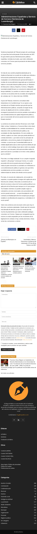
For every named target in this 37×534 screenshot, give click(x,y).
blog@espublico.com (23, 415)
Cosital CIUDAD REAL (7, 456)
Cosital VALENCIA (6, 459)
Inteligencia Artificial (6, 499)
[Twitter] (23, 420)
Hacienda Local (5, 496)
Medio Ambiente (6, 504)
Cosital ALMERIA (6, 451)
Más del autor (6, 254)
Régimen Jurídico (6, 518)
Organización (5, 512)
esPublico (3, 434)
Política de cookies (6, 466)
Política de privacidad (27, 339)
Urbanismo (4, 523)
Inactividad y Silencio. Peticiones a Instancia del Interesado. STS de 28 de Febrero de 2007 (28, 242)
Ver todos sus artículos (7, 373)
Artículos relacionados (8, 251)
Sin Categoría (5, 520)
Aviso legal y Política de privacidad (10, 464)
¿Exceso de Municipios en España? (8, 240)
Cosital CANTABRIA (6, 453)
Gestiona (3, 437)
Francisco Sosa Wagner (9, 24)
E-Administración (6, 488)
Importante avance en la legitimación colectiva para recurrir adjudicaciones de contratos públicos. (18, 270)
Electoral (3, 491)
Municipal (3, 510)
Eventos (3, 494)
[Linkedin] (18, 420)
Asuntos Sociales (6, 483)
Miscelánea (4, 507)
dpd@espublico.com (20, 337)
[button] (34, 2)
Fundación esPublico (7, 439)
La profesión (4, 502)
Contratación (4, 14)
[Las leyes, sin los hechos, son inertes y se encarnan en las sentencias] (30, 261)
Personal (3, 515)
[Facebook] (14, 420)
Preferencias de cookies (8, 468)
